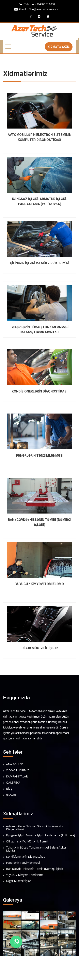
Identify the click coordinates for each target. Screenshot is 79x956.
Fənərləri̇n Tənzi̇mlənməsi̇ (23, 863)
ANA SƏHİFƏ (14, 764)
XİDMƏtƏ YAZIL (58, 46)
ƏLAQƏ (11, 794)
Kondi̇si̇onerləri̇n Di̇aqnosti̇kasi (26, 856)
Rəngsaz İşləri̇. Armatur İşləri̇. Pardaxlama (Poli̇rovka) (40, 835)
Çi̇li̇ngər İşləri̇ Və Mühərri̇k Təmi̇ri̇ (27, 841)
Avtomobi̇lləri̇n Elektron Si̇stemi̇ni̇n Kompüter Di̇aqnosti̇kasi (35, 828)
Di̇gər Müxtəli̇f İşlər (18, 881)
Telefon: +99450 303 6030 (39, 4)
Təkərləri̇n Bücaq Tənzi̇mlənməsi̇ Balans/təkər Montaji (36, 849)
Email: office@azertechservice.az (39, 9)
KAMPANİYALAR (17, 776)
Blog (9, 788)
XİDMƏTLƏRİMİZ (17, 770)
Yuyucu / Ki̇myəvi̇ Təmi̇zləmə (25, 875)
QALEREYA (13, 782)
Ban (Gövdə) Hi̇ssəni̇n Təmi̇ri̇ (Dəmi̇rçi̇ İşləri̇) (34, 869)
